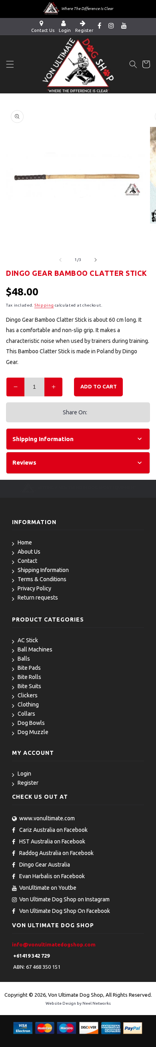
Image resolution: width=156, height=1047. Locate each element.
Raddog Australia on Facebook (56, 853)
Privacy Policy (34, 588)
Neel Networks (96, 1003)
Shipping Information (43, 570)
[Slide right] (95, 260)
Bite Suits (29, 686)
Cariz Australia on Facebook (53, 830)
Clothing (28, 704)
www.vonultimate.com (47, 818)
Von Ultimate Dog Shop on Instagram (64, 899)
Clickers (28, 695)
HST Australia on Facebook (52, 841)
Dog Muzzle (33, 732)
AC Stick (28, 640)
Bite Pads (29, 668)
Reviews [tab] (24, 462)
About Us (29, 551)
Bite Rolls (29, 677)
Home (25, 542)
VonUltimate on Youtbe (47, 888)
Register (28, 783)
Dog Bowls (31, 723)
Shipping (44, 305)
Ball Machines (35, 649)
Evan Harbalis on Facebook (52, 876)
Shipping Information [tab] (43, 438)
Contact (27, 561)
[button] (10, 64)
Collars (26, 714)
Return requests (38, 597)
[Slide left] (60, 260)
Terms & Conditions (42, 579)
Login (24, 773)
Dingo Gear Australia (44, 864)
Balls (24, 658)
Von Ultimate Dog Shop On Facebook (64, 911)
